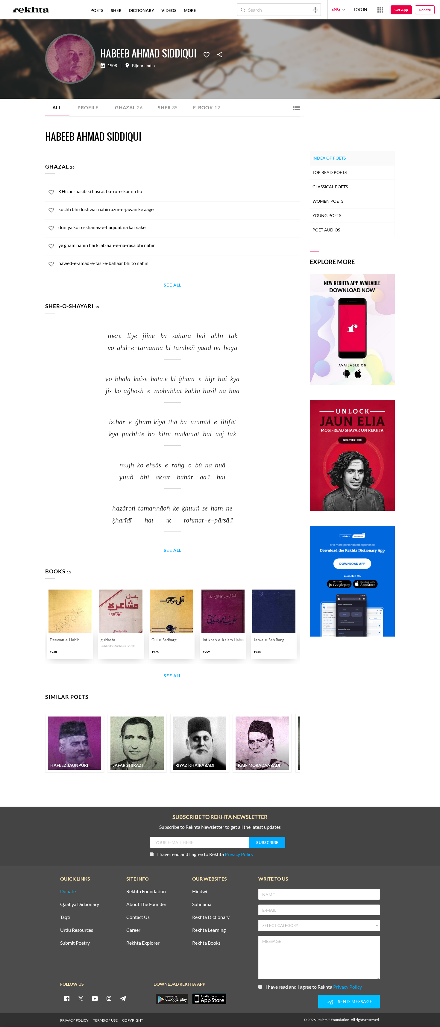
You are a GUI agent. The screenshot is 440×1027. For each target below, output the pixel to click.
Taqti (65, 917)
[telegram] (123, 998)
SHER (116, 10)
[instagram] (109, 998)
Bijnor (138, 65)
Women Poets (327, 201)
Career (133, 930)
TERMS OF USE (105, 1020)
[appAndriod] (172, 998)
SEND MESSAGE (355, 1001)
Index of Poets (329, 157)
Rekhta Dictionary (211, 917)
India (150, 65)
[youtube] (95, 998)
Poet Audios (326, 229)
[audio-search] (315, 9)
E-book (206, 107)
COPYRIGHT (132, 1020)
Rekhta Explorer (143, 943)
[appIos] (209, 998)
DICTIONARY (141, 10)
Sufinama (201, 904)
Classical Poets (330, 186)
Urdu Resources (76, 930)
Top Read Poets (329, 172)
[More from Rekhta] (380, 9)
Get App (401, 9)
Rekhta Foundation (146, 891)
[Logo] (31, 10)
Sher (168, 107)
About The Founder (146, 904)
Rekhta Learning (209, 930)
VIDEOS (169, 10)
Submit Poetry (75, 943)
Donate (425, 9)
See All (172, 285)
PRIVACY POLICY (74, 1020)
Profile (88, 107)
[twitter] (81, 998)
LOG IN (360, 9)
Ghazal (128, 107)
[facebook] (67, 998)
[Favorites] (206, 54)
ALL (56, 107)
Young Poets (326, 215)
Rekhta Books (206, 943)
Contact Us (138, 917)
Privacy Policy (239, 854)
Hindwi (199, 891)
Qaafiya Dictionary (79, 904)
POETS (97, 10)
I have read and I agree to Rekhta (205, 854)
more (190, 10)
